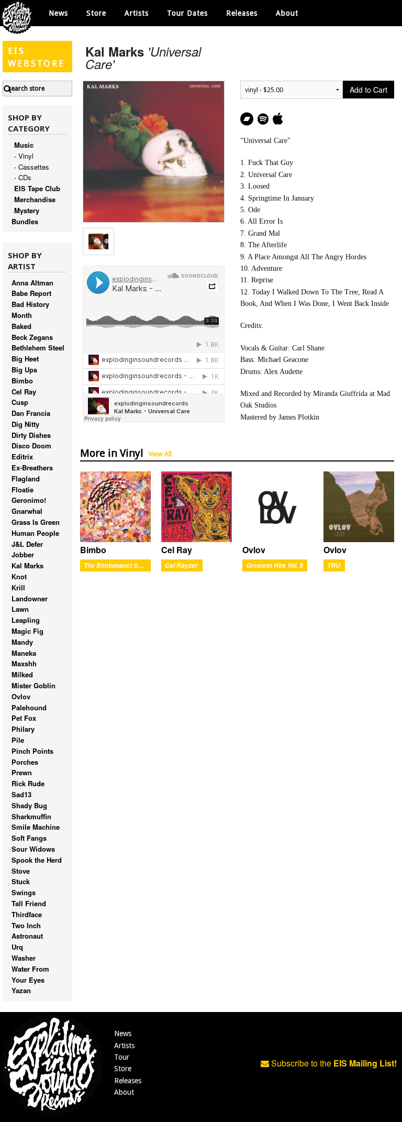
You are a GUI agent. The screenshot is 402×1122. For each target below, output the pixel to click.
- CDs (22, 177)
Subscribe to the (333, 1063)
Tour (121, 1057)
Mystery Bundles (25, 215)
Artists (124, 1045)
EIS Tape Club (37, 188)
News (58, 13)
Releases (242, 13)
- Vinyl (24, 156)
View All (160, 454)
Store (122, 1068)
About (287, 13)
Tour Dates (187, 13)
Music (24, 145)
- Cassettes (31, 167)
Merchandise (34, 199)
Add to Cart (368, 89)
